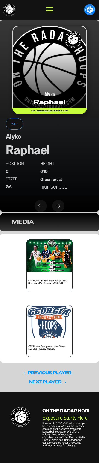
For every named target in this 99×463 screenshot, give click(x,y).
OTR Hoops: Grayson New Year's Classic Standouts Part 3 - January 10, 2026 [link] (47, 281)
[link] (9, 10)
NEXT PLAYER (45, 382)
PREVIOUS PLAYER (49, 372)
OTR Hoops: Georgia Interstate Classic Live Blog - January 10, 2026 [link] (47, 347)
